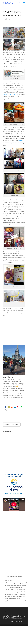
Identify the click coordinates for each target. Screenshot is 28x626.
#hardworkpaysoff (20, 594)
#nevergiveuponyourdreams (12, 596)
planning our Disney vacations (10, 94)
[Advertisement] (14, 330)
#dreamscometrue (11, 594)
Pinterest (20, 576)
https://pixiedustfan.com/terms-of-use (15, 618)
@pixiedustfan (8, 580)
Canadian (20, 140)
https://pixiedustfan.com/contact (16, 619)
